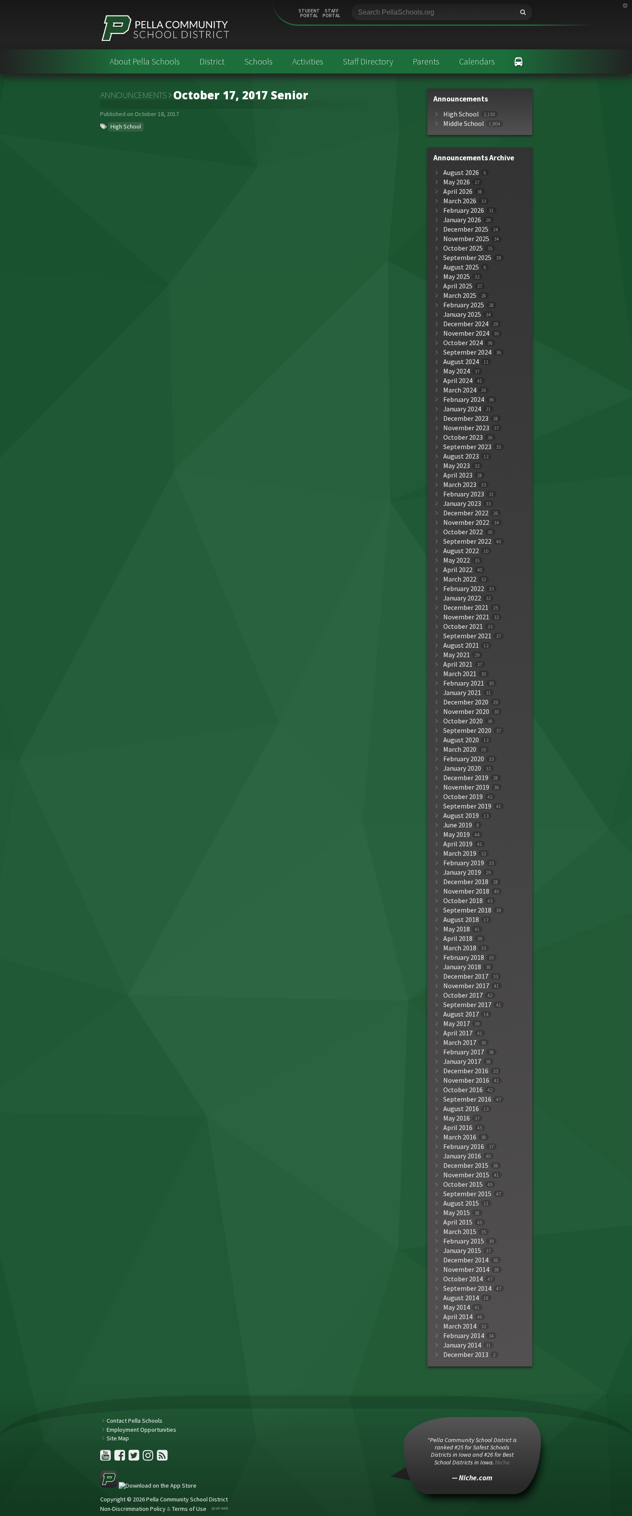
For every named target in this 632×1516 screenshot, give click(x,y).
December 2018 (465, 882)
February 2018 (463, 957)
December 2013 (465, 1355)
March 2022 (459, 579)
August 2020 (461, 740)
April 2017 (457, 1033)
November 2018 (466, 891)
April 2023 (457, 475)
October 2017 (463, 995)
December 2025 (465, 229)
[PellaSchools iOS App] (148, 1485)
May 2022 (456, 560)
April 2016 (457, 1128)
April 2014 (457, 1317)
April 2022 (457, 570)
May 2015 (456, 1213)
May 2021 (456, 655)
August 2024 (461, 362)
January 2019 (462, 872)
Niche (502, 1462)
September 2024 (467, 352)
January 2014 (462, 1345)
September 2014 (467, 1288)
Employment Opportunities (141, 1429)
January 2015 (462, 1250)
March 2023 (459, 485)
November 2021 (466, 617)
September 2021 (467, 636)
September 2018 (467, 910)
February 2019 (463, 863)
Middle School (463, 123)
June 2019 (457, 825)
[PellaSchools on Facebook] (120, 1457)
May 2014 (456, 1307)
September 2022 (467, 541)
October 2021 (463, 626)
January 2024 (462, 409)
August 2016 (461, 1109)
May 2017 (456, 1024)
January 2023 (462, 503)
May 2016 (456, 1118)
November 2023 (466, 428)
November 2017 (466, 986)
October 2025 (463, 248)
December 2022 (465, 513)
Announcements (133, 95)
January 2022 (462, 598)
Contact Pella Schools (135, 1420)
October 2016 (463, 1090)
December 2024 (465, 324)
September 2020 (467, 730)
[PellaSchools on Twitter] (135, 1457)
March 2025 (459, 295)
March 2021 (459, 674)
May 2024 (456, 371)
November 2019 (466, 787)
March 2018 (459, 948)
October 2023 (463, 437)
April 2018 (457, 938)
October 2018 (463, 901)
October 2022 (463, 532)
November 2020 (466, 711)
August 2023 (461, 456)
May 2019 (456, 834)
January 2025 (462, 314)
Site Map (118, 1438)
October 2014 (463, 1279)
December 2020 (465, 702)
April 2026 (457, 191)
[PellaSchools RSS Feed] (162, 1457)
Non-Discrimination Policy (133, 1509)
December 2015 (465, 1165)
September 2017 (467, 1005)
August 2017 (461, 1014)
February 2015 (463, 1241)
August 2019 (461, 816)
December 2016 (465, 1071)
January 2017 (462, 1061)
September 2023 (467, 447)
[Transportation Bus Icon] (518, 61)
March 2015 (459, 1232)
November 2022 (466, 522)
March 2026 (459, 201)
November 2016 (466, 1080)
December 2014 (465, 1260)
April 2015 (457, 1222)
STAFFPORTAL (331, 13)
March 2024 (459, 390)
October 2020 (463, 721)
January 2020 (462, 768)
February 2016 (463, 1146)
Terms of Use (189, 1509)
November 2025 (466, 239)
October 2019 (463, 797)
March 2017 (459, 1042)
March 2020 (459, 749)
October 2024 (463, 343)
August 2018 (461, 920)
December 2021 (465, 607)
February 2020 (463, 759)
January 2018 (462, 967)
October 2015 (463, 1184)
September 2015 (467, 1194)
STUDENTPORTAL (309, 13)
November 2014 (466, 1269)
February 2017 (463, 1052)
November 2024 (466, 333)
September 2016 (467, 1099)
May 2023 (456, 466)
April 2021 (457, 664)
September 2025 (467, 258)
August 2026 (461, 172)
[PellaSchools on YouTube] (106, 1457)
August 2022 (461, 551)
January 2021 (462, 693)
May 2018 (456, 929)
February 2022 (463, 589)
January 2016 (462, 1156)
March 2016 (459, 1137)
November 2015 (466, 1175)
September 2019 (467, 806)
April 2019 (457, 844)
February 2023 (463, 494)
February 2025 (463, 305)
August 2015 (461, 1203)
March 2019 (459, 853)
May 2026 (456, 182)
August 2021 (461, 645)
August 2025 (461, 267)
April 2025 (457, 286)
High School (125, 126)
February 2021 (463, 683)
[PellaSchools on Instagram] (149, 1457)
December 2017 (465, 976)
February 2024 (463, 399)
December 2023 (465, 418)
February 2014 (463, 1336)
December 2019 (465, 778)
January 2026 (462, 220)
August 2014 (461, 1298)
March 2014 (459, 1326)
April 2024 (457, 381)
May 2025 (456, 277)
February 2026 (463, 210)
